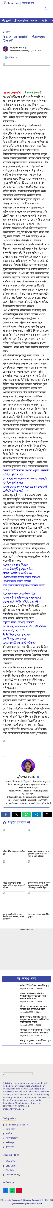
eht (41, 1203)
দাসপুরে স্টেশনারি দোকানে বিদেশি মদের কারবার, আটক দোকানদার (13, 917)
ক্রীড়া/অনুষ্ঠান (21, 21)
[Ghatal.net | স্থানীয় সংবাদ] (21, 7)
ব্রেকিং (8, 32)
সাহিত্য (44, 21)
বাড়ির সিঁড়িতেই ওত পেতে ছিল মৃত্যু (14, 852)
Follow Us (12, 57)
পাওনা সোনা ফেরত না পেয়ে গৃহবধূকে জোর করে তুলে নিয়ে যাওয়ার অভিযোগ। (38, 854)
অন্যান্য (34, 21)
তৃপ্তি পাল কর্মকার (18, 47)
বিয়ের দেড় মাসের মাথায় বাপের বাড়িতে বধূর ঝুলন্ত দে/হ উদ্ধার (14, 885)
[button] (45, 9)
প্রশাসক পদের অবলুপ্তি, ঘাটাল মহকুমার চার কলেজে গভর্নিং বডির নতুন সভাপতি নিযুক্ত (39, 885)
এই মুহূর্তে (6, 21)
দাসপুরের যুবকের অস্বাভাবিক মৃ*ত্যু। (38, 915)
